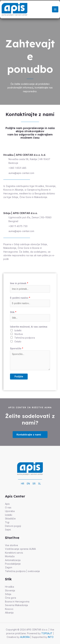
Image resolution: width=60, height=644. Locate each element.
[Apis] (14, 9)
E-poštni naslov (20, 297)
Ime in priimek (19, 283)
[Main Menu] (55, 9)
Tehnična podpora (24, 337)
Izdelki (18, 330)
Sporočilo (16, 348)
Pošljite (18, 376)
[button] (30, 434)
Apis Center (15, 496)
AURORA (25, 637)
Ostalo (17, 341)
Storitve (18, 334)
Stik (13, 312)
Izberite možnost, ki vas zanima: (29, 326)
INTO (51, 637)
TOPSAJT (46, 633)
